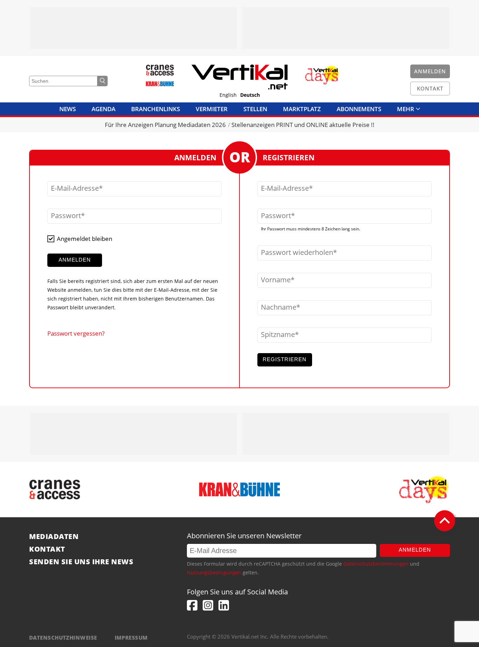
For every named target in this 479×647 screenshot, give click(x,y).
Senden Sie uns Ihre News (81, 561)
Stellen (255, 109)
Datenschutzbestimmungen (376, 563)
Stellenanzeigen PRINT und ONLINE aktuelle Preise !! (303, 125)
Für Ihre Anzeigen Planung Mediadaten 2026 (165, 125)
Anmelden (415, 550)
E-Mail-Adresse (75, 188)
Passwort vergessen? (75, 333)
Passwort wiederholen (297, 252)
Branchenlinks (155, 109)
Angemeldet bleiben (84, 239)
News (67, 109)
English (228, 95)
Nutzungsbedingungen (214, 572)
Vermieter (212, 109)
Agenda (103, 109)
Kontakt (47, 549)
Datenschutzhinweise (63, 637)
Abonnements (359, 109)
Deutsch (250, 95)
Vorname (276, 279)
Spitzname (278, 334)
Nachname (278, 307)
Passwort (66, 215)
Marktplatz (302, 109)
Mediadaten (54, 536)
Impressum (131, 637)
